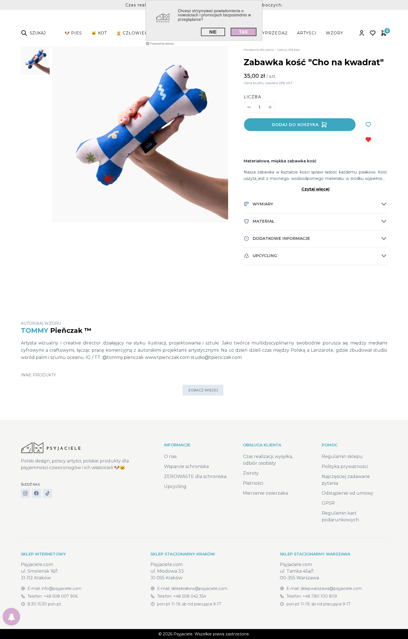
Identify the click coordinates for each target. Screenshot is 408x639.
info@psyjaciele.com (61, 588)
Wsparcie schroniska (186, 466)
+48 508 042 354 (189, 596)
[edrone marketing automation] (160, 43)
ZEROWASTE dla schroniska (195, 476)
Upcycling (175, 486)
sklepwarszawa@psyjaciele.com (331, 588)
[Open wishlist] (372, 33)
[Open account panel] (361, 33)
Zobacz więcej (203, 390)
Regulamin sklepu (342, 456)
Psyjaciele (183, 634)
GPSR (328, 503)
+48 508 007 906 (61, 596)
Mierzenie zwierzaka (265, 493)
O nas (170, 456)
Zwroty (251, 473)
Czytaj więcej (315, 189)
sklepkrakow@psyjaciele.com (199, 588)
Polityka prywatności (345, 466)
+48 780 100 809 (320, 596)
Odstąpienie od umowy (347, 493)
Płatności (253, 483)
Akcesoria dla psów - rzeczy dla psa (271, 49)
